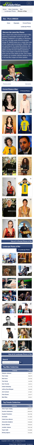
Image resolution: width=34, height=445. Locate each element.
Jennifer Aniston (6, 427)
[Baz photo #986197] (9, 145)
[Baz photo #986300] (24, 271)
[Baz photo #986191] (24, 124)
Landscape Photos (26, 26)
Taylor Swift (5, 430)
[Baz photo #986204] (24, 320)
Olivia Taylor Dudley (7, 409)
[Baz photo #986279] (9, 296)
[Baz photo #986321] (24, 333)
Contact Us (30, 444)
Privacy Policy (12, 444)
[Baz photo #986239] (9, 166)
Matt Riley (4, 397)
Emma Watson (6, 424)
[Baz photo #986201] (9, 320)
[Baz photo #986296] (9, 258)
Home (8, 23)
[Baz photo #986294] (9, 208)
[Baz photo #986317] (24, 258)
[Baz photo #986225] (9, 124)
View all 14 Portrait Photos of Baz (21, 241)
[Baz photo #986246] (24, 308)
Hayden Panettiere (7, 414)
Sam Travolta (5, 384)
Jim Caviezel (5, 392)
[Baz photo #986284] (24, 345)
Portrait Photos (27, 23)
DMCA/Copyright (21, 444)
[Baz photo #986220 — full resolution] (17, 70)
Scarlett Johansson (7, 411)
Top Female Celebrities (11, 402)
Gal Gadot (4, 416)
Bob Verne (5, 378)
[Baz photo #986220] (24, 283)
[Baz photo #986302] (9, 333)
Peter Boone (5, 394)
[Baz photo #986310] (9, 102)
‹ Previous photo (6, 84)
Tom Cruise (5, 376)
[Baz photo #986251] (9, 187)
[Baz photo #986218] (9, 345)
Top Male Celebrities (10, 367)
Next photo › (28, 84)
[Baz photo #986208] (9, 283)
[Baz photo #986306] (24, 187)
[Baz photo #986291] (24, 145)
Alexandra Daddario (7, 422)
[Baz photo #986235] (9, 308)
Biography (16, 23)
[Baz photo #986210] (24, 166)
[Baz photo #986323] (24, 296)
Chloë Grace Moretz (7, 419)
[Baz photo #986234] (9, 271)
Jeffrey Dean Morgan (7, 389)
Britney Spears (6, 432)
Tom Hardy (5, 381)
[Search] (20, 362)
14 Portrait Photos (25, 91)
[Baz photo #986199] (24, 104)
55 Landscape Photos (24, 250)
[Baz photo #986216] (24, 208)
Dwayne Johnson (6, 373)
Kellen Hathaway (6, 386)
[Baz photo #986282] (24, 228)
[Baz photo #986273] (9, 228)
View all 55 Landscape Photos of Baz (20, 354)
